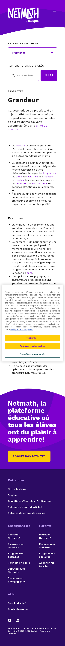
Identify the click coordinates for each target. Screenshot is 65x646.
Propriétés (15, 91)
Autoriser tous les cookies (32, 346)
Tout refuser (32, 338)
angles (20, 180)
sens (29, 272)
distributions (39, 183)
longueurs (49, 173)
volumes (32, 176)
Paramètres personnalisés (32, 354)
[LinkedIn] (17, 620)
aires (19, 176)
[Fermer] (59, 288)
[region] (32, 323)
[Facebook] (11, 620)
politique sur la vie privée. (21, 329)
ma (45, 176)
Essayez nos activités (29, 456)
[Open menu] (54, 10)
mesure (20, 145)
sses (50, 176)
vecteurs (21, 183)
